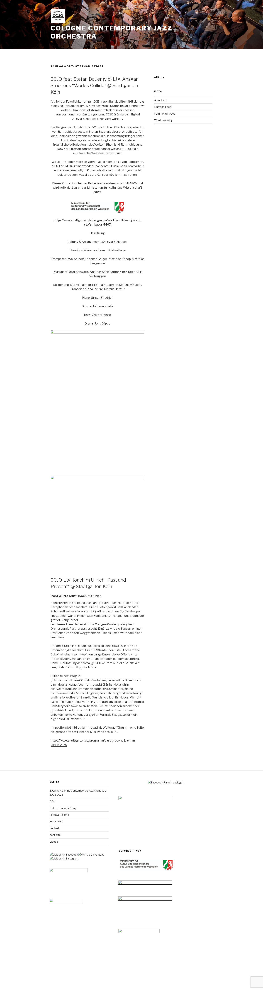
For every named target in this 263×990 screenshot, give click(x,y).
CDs (52, 801)
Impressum (56, 821)
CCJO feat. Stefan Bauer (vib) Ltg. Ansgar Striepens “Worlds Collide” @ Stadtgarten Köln (94, 85)
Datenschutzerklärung (63, 808)
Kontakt (54, 828)
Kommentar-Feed (164, 113)
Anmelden (160, 100)
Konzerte (55, 834)
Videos (54, 841)
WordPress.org (163, 120)
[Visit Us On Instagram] (64, 858)
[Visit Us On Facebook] (64, 854)
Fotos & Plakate (59, 814)
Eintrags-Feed (162, 106)
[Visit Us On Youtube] (91, 854)
